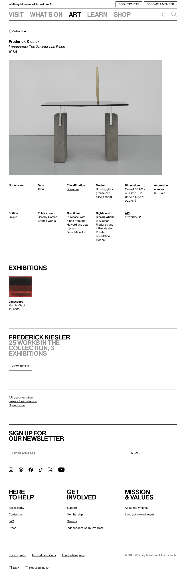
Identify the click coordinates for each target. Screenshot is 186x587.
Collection (19, 31)
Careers (72, 521)
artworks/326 (133, 216)
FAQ (11, 521)
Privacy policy (17, 555)
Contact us (15, 514)
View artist (20, 366)
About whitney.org (73, 555)
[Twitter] (50, 470)
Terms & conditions (44, 555)
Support (72, 507)
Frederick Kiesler (24, 41)
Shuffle (162, 14)
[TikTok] (40, 470)
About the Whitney (136, 507)
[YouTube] (61, 470)
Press (12, 527)
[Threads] (21, 470)
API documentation (21, 397)
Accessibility (16, 507)
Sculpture (73, 189)
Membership (75, 514)
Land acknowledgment (139, 514)
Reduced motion (39, 567)
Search (172, 14)
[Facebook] (31, 470)
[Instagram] (11, 470)
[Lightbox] (85, 117)
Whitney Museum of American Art (31, 4)
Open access (17, 405)
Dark (16, 567)
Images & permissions (23, 401)
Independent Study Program (85, 527)
